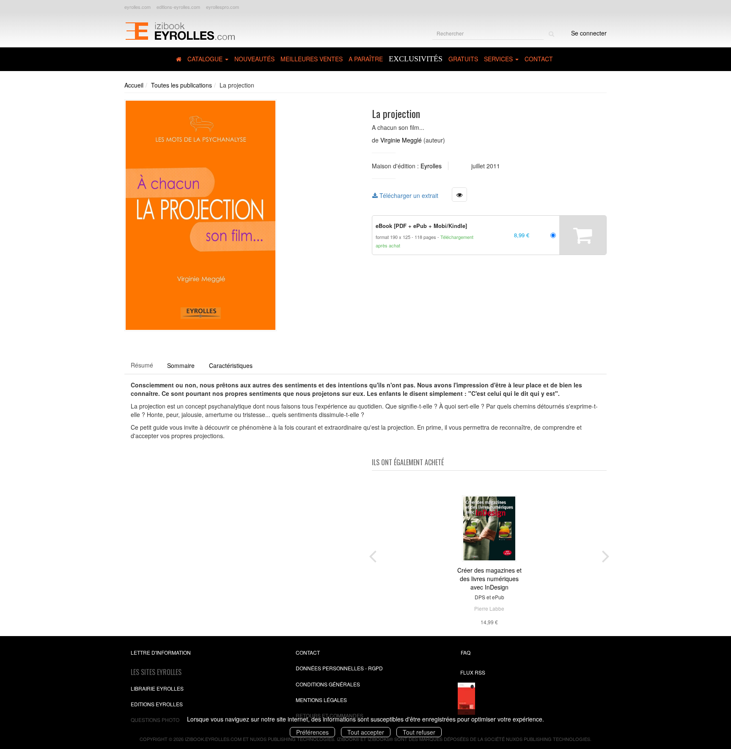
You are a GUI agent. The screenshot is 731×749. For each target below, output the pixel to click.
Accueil (133, 85)
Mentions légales (321, 699)
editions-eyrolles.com (178, 6)
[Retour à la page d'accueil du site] (180, 30)
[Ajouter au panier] (582, 235)
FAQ (465, 652)
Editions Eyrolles (157, 704)
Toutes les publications (181, 85)
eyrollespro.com (222, 6)
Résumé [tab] (142, 365)
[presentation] (373, 554)
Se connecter (589, 33)
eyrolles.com (137, 6)
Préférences (312, 732)
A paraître (366, 59)
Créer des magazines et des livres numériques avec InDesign (489, 578)
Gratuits (463, 59)
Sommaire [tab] (181, 365)
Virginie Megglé (401, 140)
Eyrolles (431, 166)
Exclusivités (415, 59)
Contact (539, 59)
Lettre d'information (161, 652)
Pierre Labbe (489, 608)
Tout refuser (419, 732)
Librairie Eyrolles (157, 688)
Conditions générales (328, 684)
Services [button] (499, 59)
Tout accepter (365, 732)
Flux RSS (472, 672)
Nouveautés (254, 59)
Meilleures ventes (311, 59)
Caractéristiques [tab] (231, 365)
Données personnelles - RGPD (339, 668)
